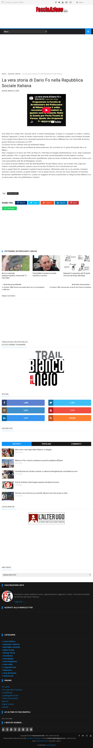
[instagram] (70, 2)
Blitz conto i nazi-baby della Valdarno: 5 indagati (33, 450)
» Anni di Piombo (9, 673)
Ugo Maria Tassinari (33, 738)
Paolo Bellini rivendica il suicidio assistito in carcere (44, 274)
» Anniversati (7, 676)
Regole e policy (8, 704)
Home (4, 74)
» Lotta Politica (8, 641)
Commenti (76, 444)
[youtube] (63, 2)
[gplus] (66, 2)
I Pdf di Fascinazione (10, 698)
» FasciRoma (7, 656)
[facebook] (55, 2)
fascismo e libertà (14, 74)
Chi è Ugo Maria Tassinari (12, 690)
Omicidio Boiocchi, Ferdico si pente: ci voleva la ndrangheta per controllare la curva (46, 471)
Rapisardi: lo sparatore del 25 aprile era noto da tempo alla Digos (76, 274)
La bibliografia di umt (10, 695)
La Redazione (7, 692)
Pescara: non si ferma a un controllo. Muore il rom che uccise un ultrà (41, 493)
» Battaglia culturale (11, 647)
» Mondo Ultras (8, 653)
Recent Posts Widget (7, 718)
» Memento (7, 670)
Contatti (5, 707)
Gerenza (5, 701)
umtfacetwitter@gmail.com (56, 738)
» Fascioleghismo (9, 661)
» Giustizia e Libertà (10, 644)
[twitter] (59, 2)
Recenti (17, 444)
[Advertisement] (46, 21)
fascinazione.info (42, 741)
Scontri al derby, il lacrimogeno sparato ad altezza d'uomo (37, 482)
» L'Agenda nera (9, 667)
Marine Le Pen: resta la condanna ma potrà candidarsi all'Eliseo (39, 460)
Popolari (46, 444)
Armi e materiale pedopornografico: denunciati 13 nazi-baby (14, 275)
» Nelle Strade (8, 650)
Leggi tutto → (19, 601)
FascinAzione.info (38, 736)
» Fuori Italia (7, 664)
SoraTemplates (50, 745)
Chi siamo (6, 687)
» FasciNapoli (7, 658)
